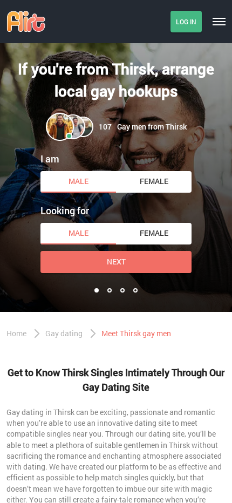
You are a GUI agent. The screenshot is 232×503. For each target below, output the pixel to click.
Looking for (64, 210)
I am (49, 158)
